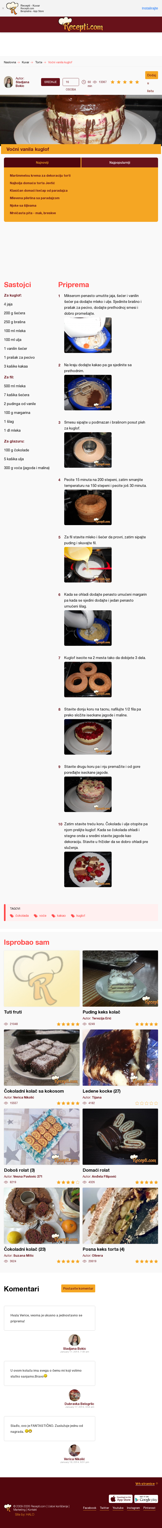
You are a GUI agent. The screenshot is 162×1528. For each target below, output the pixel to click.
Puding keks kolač (120, 988)
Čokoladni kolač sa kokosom (42, 1067)
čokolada (22, 915)
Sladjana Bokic (22, 84)
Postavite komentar (78, 1288)
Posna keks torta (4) (120, 1225)
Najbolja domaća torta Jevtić (32, 183)
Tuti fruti (42, 988)
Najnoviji (42, 162)
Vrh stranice (145, 1483)
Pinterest (149, 1507)
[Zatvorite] (3, 8)
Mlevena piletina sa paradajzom (34, 198)
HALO (30, 1514)
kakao (61, 915)
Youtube (118, 1507)
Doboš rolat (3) (42, 1146)
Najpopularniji (119, 162)
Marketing (19, 1509)
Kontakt (32, 1509)
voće (42, 915)
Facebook (89, 1507)
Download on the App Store (121, 1499)
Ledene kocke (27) (120, 1067)
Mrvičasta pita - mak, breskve (33, 213)
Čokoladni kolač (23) (42, 1225)
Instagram (133, 1507)
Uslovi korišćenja (58, 1506)
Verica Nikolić (74, 1459)
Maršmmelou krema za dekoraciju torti (40, 175)
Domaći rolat (120, 1146)
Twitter (104, 1507)
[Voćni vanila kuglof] (106, 335)
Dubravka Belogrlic (79, 1404)
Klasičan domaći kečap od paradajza (39, 190)
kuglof (80, 915)
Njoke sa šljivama (23, 205)
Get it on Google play (146, 1499)
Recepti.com (81, 24)
